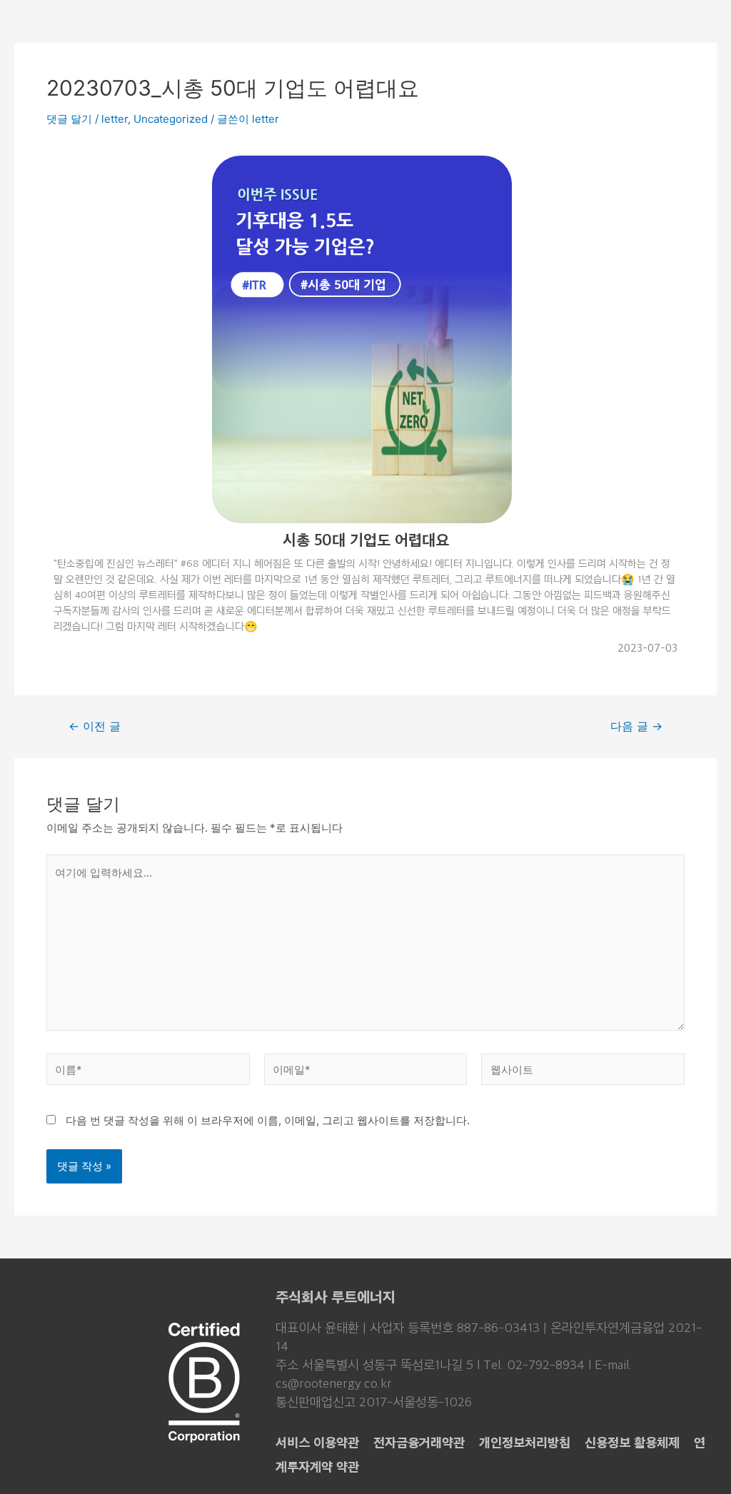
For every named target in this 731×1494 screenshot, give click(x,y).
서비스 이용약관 (317, 1442)
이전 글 (95, 726)
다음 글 (636, 726)
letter (114, 119)
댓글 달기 (69, 119)
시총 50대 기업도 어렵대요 (366, 539)
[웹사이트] (583, 1072)
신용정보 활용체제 (632, 1442)
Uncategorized (170, 119)
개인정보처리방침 (524, 1442)
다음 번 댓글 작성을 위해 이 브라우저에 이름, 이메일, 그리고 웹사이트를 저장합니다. (268, 1120)
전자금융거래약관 (419, 1442)
